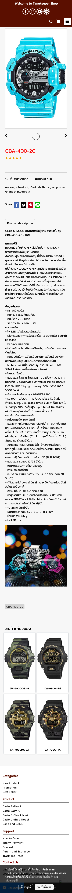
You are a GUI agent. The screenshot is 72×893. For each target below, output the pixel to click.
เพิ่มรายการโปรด (18, 179)
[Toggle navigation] (67, 22)
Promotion (10, 787)
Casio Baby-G (11, 811)
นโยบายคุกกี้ (11, 880)
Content (8, 847)
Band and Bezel (13, 824)
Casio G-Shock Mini (15, 815)
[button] (49, 22)
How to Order (11, 838)
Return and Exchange (16, 851)
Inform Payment (13, 843)
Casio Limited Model (16, 819)
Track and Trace (13, 856)
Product (22, 187)
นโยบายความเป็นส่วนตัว (41, 876)
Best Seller (9, 792)
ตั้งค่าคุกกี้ (26, 887)
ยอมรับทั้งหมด (44, 887)
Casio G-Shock (40, 187)
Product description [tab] (20, 223)
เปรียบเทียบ (45, 179)
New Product (11, 783)
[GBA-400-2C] (36, 79)
